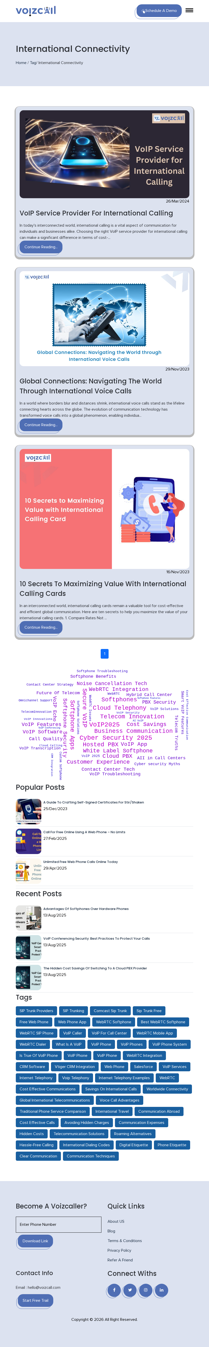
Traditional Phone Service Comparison (53, 1111)
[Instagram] (145, 1290)
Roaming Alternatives (133, 1134)
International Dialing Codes (86, 1145)
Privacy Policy (119, 1250)
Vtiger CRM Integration (75, 1067)
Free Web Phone (34, 1022)
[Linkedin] (161, 1290)
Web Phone (114, 1067)
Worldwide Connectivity (167, 1089)
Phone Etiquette (172, 1145)
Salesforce (143, 1067)
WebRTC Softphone (113, 1022)
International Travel (112, 1111)
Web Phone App (72, 1022)
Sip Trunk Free (149, 1011)
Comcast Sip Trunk (110, 1011)
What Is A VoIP (69, 1044)
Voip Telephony (75, 1078)
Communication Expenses (141, 1123)
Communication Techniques (91, 1156)
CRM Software (32, 1067)
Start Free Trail (35, 1300)
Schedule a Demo (161, 11)
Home (21, 63)
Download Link (35, 1241)
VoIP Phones (132, 1044)
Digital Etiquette (134, 1145)
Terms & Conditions (125, 1241)
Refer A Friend (120, 1260)
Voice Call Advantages (119, 1100)
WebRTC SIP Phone (37, 1033)
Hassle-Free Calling (37, 1145)
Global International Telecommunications (55, 1100)
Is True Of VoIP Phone (39, 1056)
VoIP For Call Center (109, 1033)
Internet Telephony (36, 1078)
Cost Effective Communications (48, 1089)
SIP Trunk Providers (36, 1011)
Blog (111, 1231)
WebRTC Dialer (33, 1044)
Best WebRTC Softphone (163, 1022)
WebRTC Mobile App (155, 1033)
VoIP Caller (72, 1033)
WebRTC (167, 1078)
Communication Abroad (159, 1111)
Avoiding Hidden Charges (86, 1123)
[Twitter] (130, 1290)
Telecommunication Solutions (79, 1134)
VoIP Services (175, 1067)
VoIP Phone (101, 1044)
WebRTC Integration (144, 1056)
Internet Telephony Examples (124, 1078)
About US (116, 1221)
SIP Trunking (73, 1011)
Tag (33, 63)
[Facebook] (114, 1290)
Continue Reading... (41, 247)
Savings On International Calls (111, 1089)
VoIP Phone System (169, 1044)
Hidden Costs (32, 1134)
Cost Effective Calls (37, 1123)
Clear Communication (38, 1156)
